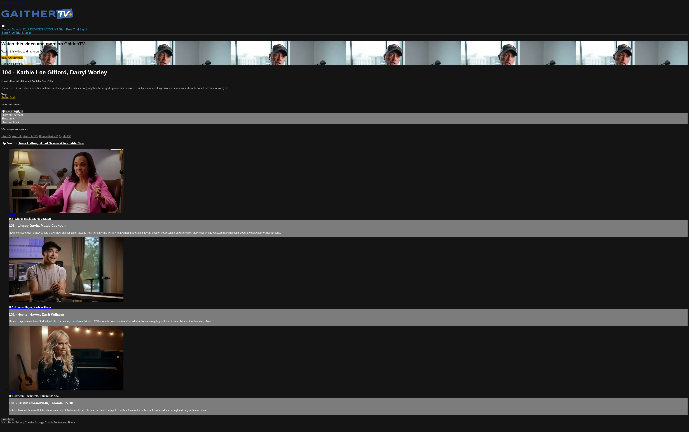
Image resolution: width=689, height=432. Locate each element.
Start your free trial (12, 57)
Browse (6, 29)
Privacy (20, 422)
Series (4, 97)
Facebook (7, 111)
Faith (12, 97)
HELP (25, 29)
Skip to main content (13, 2)
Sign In (26, 32)
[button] (3, 26)
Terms (11, 422)
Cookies (30, 422)
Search (17, 29)
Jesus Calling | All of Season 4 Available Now (24, 81)
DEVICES (36, 29)
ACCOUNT (51, 29)
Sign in (83, 29)
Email (19, 111)
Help (4, 422)
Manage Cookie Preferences (51, 422)
